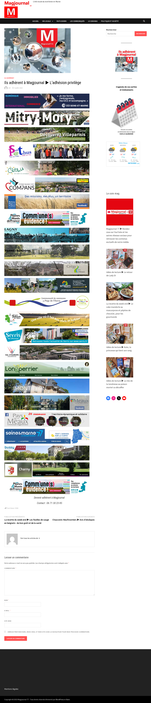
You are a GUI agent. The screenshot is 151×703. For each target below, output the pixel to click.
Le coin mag (92, 21)
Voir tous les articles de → (30, 538)
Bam (68, 699)
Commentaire (10, 568)
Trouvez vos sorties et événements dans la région (126, 132)
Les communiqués (77, 21)
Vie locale (46, 21)
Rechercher (111, 29)
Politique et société (110, 21)
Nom (6, 600)
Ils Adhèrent (9, 78)
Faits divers (62, 21)
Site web (7, 621)
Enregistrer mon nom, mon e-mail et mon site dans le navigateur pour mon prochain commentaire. (49, 632)
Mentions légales (11, 689)
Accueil (35, 21)
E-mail (7, 611)
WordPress (60, 699)
